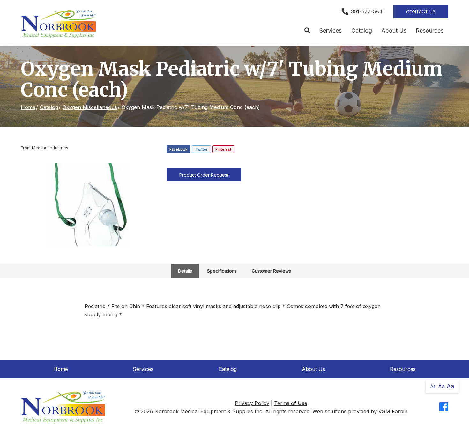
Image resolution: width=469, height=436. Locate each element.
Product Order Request (203, 175)
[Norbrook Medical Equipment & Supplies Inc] (58, 24)
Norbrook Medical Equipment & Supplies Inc (208, 411)
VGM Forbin (392, 411)
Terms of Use (290, 403)
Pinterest (223, 149)
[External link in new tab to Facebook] (443, 407)
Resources (429, 30)
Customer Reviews (271, 271)
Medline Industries (50, 147)
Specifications (222, 271)
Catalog (361, 30)
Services (330, 30)
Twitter (201, 149)
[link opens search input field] (307, 30)
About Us (393, 30)
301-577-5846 (368, 11)
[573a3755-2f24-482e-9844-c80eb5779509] (89, 204)
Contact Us (420, 11)
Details (185, 271)
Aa (433, 386)
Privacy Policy (252, 403)
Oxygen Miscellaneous (90, 107)
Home (28, 107)
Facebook (178, 149)
